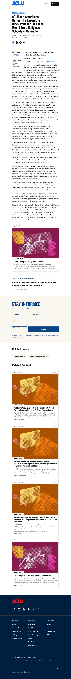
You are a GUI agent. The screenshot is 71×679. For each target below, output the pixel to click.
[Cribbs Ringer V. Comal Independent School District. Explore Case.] (35, 563)
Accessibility (48, 660)
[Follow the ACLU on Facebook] (14, 609)
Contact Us (15, 628)
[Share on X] (17, 43)
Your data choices (38, 660)
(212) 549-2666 (15, 56)
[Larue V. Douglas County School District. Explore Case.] (35, 247)
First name (16, 314)
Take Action (51, 631)
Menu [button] (47, 4)
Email (14, 321)
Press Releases (18, 12)
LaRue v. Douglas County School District (31, 35)
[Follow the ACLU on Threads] (34, 609)
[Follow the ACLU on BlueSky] (38, 609)
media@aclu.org (16, 54)
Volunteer (50, 635)
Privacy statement (27, 660)
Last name (36, 314)
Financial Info (16, 631)
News (30, 638)
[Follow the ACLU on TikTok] (29, 609)
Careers (14, 624)
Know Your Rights (34, 635)
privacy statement (16, 337)
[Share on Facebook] (13, 43)
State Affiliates (17, 638)
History (14, 635)
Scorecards (32, 645)
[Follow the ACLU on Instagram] (24, 609)
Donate (54, 4)
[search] (57, 668)
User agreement (16, 660)
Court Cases (32, 628)
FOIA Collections (33, 631)
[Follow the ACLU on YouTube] (19, 609)
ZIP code (15, 328)
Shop (48, 628)
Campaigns (31, 624)
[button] (20, 42)
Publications (32, 642)
